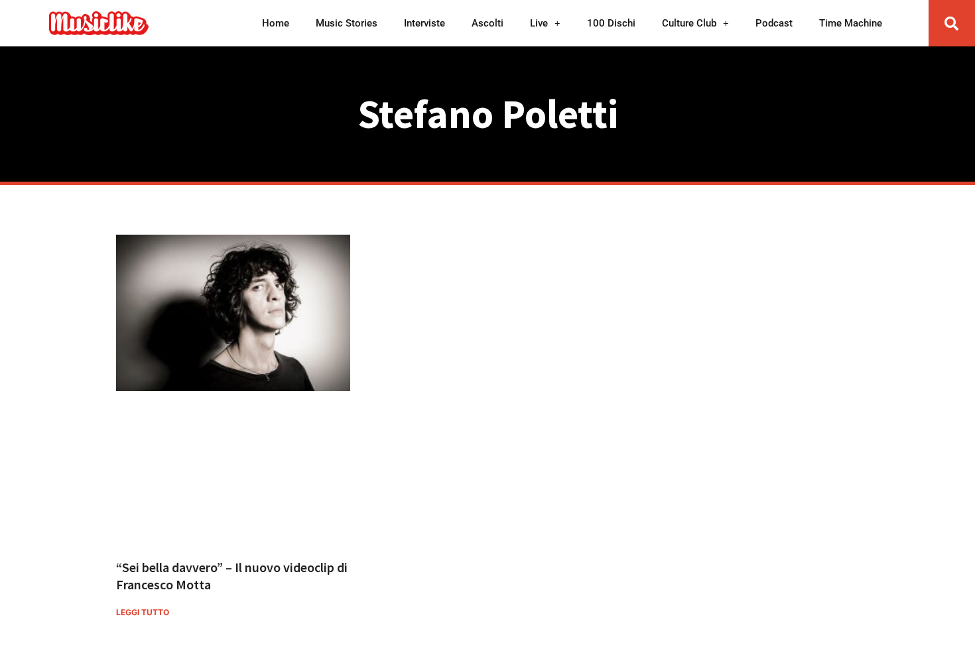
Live (539, 23)
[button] (952, 23)
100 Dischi (611, 23)
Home (275, 23)
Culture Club (689, 23)
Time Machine (850, 23)
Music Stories (346, 23)
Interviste (424, 23)
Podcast (774, 23)
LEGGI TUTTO (142, 612)
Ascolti (487, 23)
